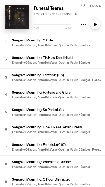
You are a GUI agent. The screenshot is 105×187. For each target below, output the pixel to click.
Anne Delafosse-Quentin (53, 45)
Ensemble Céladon (24, 45)
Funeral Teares (49, 8)
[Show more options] (83, 24)
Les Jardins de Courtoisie (53, 14)
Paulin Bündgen (80, 45)
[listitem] (52, 42)
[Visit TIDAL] (91, 5)
